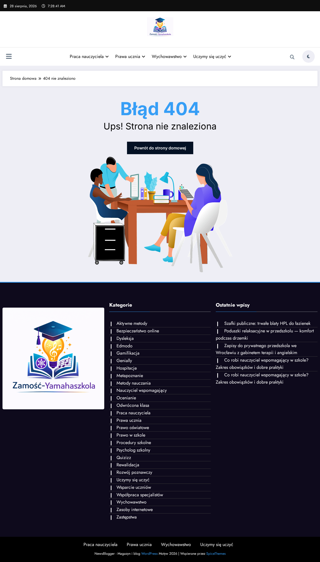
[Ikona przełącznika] (8, 57)
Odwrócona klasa (132, 405)
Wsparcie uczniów (133, 487)
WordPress (149, 553)
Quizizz (123, 457)
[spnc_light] (308, 56)
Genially (124, 360)
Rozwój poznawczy (134, 472)
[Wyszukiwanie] (292, 57)
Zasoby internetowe (134, 509)
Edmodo (124, 346)
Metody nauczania (133, 383)
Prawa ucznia (127, 56)
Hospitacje (126, 368)
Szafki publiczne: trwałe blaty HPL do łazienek (267, 323)
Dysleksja (125, 338)
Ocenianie (126, 398)
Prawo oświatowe (132, 427)
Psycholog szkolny (133, 450)
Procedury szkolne (133, 442)
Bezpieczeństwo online (137, 331)
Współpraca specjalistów (139, 495)
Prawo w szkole (130, 435)
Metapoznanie (129, 375)
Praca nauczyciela (87, 56)
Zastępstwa (126, 517)
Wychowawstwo (167, 56)
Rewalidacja (127, 465)
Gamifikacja (128, 353)
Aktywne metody (131, 323)
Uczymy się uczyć (209, 56)
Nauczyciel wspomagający (141, 390)
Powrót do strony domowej (160, 147)
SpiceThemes (216, 553)
